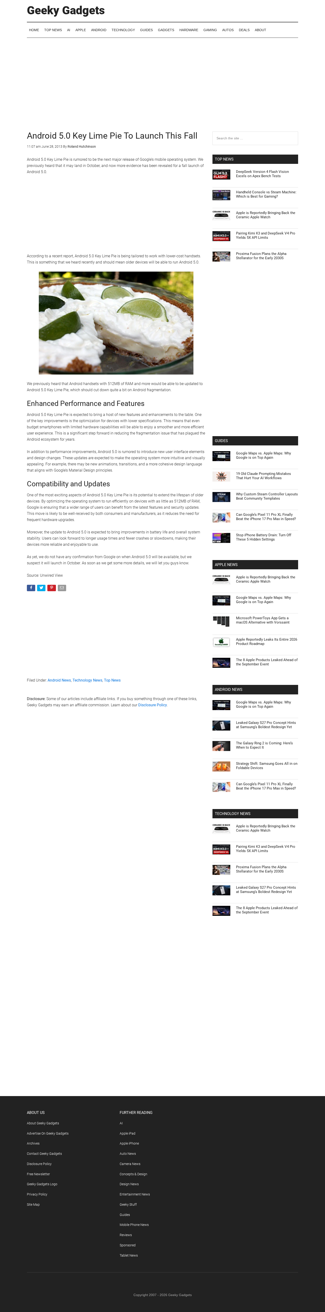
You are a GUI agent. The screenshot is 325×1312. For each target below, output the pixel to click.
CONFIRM (129, 725)
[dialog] (162, 656)
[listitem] (162, 644)
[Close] (244, 579)
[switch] (221, 655)
